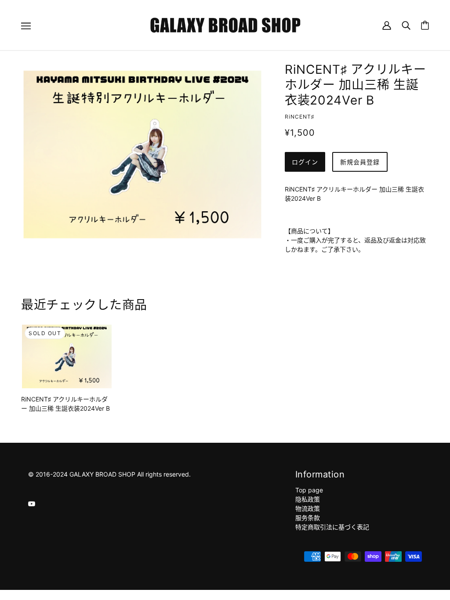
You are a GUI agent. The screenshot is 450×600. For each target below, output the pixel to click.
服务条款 (307, 517)
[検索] (406, 25)
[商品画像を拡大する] (142, 154)
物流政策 (307, 508)
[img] (32, 503)
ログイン (305, 162)
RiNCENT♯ (299, 116)
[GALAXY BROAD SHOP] (225, 24)
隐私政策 (307, 499)
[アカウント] (386, 25)
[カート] (425, 25)
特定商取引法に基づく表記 (332, 527)
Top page (309, 490)
